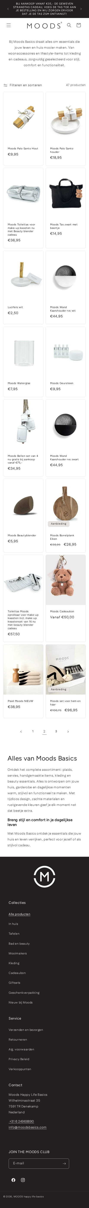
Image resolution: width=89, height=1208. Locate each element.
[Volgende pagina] (68, 731)
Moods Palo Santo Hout (23, 148)
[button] (8, 25)
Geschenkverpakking (24, 993)
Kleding (14, 963)
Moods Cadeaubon (62, 611)
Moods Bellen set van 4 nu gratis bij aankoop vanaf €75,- (23, 459)
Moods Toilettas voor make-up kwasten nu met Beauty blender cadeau (21, 229)
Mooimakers (18, 953)
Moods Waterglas (19, 383)
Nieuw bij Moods (21, 1002)
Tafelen (14, 934)
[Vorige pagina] (21, 731)
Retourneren (18, 1040)
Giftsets (14, 983)
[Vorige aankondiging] (8, 9)
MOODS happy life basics (29, 1196)
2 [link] (44, 731)
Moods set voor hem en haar (65, 703)
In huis (13, 924)
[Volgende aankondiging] (81, 9)
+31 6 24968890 (21, 1121)
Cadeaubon (17, 973)
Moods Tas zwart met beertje (64, 226)
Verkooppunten (20, 1069)
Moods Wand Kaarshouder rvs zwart (64, 457)
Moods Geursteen (61, 383)
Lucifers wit (15, 307)
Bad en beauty (19, 944)
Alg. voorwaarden (21, 1049)
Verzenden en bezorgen (26, 1030)
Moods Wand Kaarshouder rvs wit (63, 309)
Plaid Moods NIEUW (20, 701)
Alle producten (19, 914)
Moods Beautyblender (22, 535)
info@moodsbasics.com (28, 1127)
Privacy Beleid (19, 1059)
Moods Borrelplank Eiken (62, 537)
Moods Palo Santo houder (61, 150)
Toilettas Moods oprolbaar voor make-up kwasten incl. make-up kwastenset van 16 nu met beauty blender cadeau (23, 620)
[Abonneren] (64, 1163)
